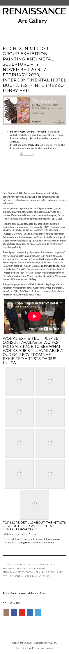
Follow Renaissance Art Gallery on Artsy (24, 593)
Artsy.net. (34, 534)
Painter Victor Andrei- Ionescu (28, 131)
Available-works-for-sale (31, 344)
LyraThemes (46, 648)
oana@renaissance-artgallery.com (36, 542)
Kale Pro (31, 648)
